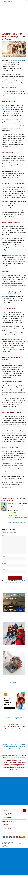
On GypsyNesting (7, 821)
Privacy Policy (5, 847)
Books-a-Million (12, 520)
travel (10, 487)
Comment (5, 535)
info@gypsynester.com (7, 842)
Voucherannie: (14, 724)
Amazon (9, 517)
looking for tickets (11, 339)
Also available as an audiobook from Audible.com (16, 522)
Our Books (5, 825)
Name (4, 556)
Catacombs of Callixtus (9, 431)
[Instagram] (14, 837)
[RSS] (23, 837)
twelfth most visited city (16, 60)
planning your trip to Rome (14, 255)
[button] (27, 1)
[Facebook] (4, 837)
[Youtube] (10, 837)
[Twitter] (7, 837)
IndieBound (24, 517)
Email (4, 563)
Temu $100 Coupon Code (14, 718)
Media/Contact (6, 828)
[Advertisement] (14, 17)
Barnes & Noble (16, 517)
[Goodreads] (20, 837)
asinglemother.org (8, 755)
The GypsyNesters (7, 814)
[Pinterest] (17, 837)
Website (4, 569)
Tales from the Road (7, 818)
